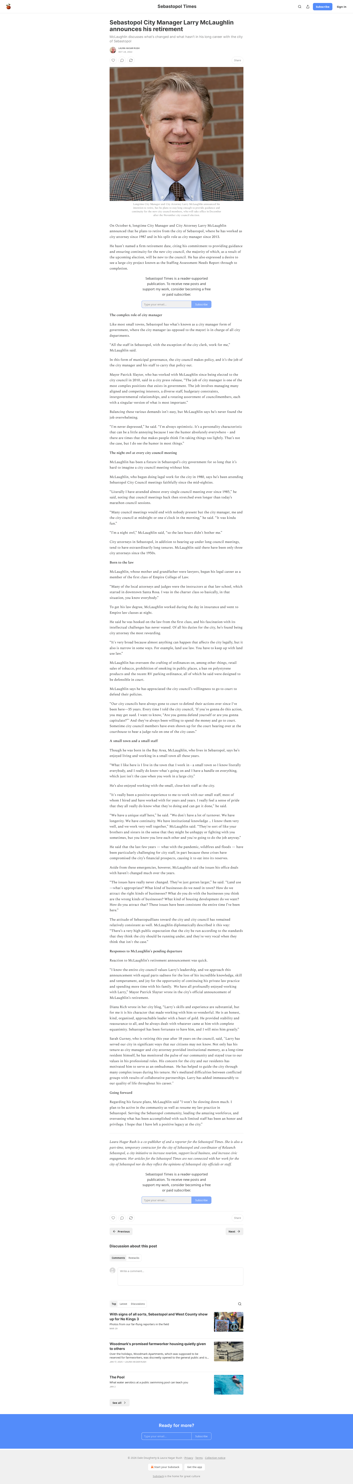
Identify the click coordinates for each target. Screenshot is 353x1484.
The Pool (117, 1377)
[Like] (113, 60)
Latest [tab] (123, 1304)
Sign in (341, 6)
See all (117, 1403)
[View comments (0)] (122, 60)
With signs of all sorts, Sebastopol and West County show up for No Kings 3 (159, 1316)
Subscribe (322, 6)
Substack (158, 1476)
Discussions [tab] (138, 1304)
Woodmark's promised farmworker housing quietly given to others (158, 1346)
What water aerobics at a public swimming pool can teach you (149, 1382)
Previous (124, 1231)
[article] (176, 1324)
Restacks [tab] (134, 1258)
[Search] (299, 6)
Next (232, 1231)
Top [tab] (114, 1304)
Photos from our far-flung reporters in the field (139, 1324)
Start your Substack (166, 1467)
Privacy (188, 1458)
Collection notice (215, 1458)
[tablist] (125, 1258)
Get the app (194, 1467)
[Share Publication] (307, 6)
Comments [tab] (118, 1258)
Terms (199, 1458)
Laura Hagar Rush (129, 48)
